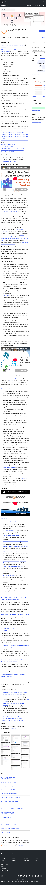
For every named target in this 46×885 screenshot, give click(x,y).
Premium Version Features (7, 388)
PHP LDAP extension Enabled (9, 161)
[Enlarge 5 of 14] (18, 736)
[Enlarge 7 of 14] (18, 754)
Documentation (15, 45)
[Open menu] (44, 2)
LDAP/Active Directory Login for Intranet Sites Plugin (12, 132)
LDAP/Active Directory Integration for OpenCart (11, 718)
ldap (43, 68)
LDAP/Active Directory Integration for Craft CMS (12, 720)
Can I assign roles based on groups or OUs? (11, 797)
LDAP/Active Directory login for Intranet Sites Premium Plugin (14, 134)
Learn (25, 853)
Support (43, 37)
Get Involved (38, 853)
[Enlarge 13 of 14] (28, 755)
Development (25, 37)
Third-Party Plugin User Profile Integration (13, 566)
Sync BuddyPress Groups (9, 575)
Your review (34, 96)
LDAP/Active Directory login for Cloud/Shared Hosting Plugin (14, 140)
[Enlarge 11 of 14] (28, 742)
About (2, 853)
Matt (3, 866)
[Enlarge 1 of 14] (8, 736)
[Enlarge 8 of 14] (18, 760)
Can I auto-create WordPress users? (9, 793)
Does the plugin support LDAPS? (8, 789)
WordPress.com (5, 864)
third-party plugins (24, 478)
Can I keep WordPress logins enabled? (9, 786)
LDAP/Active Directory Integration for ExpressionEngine (13, 716)
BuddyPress (4, 870)
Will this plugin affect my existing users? (10, 828)
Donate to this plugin (36, 122)
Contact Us (3, 47)
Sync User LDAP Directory (7, 146)
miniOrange (12, 33)
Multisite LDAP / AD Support (9, 467)
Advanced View (35, 74)
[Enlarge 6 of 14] (18, 745)
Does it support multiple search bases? (9, 801)
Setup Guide (8, 45)
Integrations (22, 45)
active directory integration (41, 63)
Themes (14, 856)
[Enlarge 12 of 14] (28, 749)
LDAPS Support (6, 295)
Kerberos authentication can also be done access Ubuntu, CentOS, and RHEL (15, 238)
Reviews (10, 37)
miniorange (20, 845)
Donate (37, 858)
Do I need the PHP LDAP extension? (9, 782)
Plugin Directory (4, 5)
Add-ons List (4, 518)
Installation (17, 37)
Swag (36, 860)
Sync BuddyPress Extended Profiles (11, 535)
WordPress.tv (27, 860)
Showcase (14, 853)
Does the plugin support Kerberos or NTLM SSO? (12, 808)
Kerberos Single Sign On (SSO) (8, 144)
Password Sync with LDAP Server (8, 151)
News (2, 856)
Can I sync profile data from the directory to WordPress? (7, 813)
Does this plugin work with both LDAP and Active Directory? (8, 778)
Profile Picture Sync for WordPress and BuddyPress (12, 148)
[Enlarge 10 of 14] (28, 736)
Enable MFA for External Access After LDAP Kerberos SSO (15, 614)
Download (42, 31)
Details (3, 37)
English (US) (42, 58)
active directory (41, 60)
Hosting (3, 858)
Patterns (14, 860)
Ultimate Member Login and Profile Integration (14, 551)
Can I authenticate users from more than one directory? (13, 805)
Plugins (13, 858)
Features (3, 45)
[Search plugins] (14, 10)
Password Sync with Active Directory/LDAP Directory (15, 541)
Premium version (19, 378)
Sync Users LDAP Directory (9, 530)
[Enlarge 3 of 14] (8, 750)
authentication (41, 65)
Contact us (13, 728)
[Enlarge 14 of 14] (28, 761)
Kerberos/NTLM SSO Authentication (9, 211)
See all (43, 96)
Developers (26, 858)
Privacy (2, 860)
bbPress (3, 868)
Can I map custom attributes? (7, 821)
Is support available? (5, 832)
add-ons (11, 380)
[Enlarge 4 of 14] (8, 756)
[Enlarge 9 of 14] (18, 767)
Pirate (5, 876)
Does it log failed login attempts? (8, 824)
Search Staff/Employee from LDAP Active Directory (12, 150)
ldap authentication (41, 70)
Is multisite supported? (6, 817)
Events (36, 856)
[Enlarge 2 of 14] (8, 743)
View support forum (36, 110)
